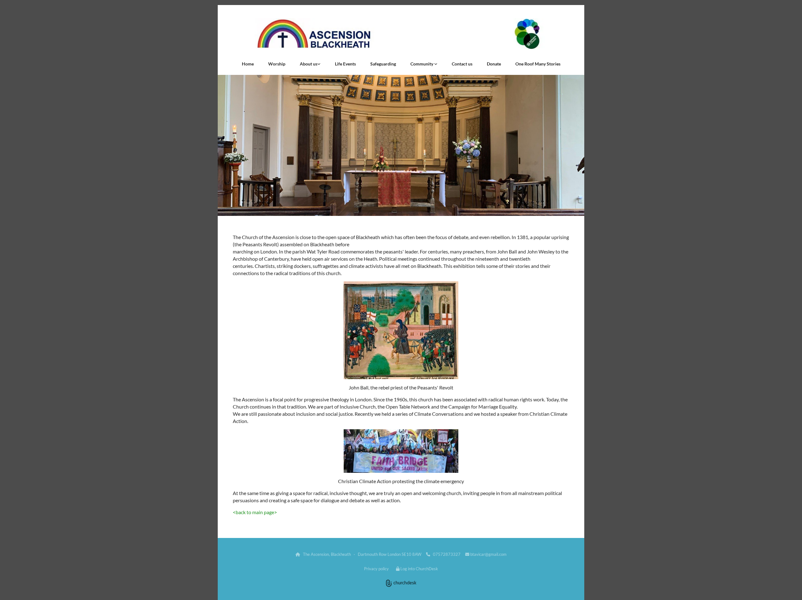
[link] (310, 64)
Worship (276, 63)
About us (308, 63)
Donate (494, 63)
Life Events (345, 63)
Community (422, 63)
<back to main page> (255, 512)
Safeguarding (383, 63)
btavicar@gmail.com (488, 554)
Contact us (462, 63)
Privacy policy (376, 568)
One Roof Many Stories (537, 63)
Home (248, 63)
